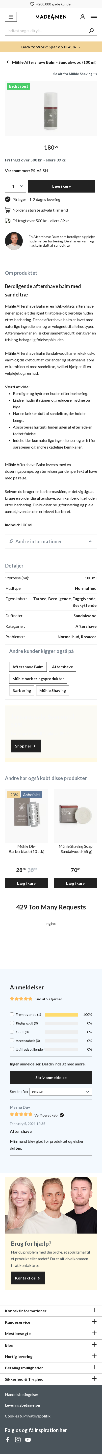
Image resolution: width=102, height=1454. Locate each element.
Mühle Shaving (52, 690)
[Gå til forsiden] (51, 17)
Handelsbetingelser (21, 1394)
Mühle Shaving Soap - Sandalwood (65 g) (76, 849)
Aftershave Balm (28, 666)
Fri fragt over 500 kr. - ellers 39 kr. (35, 159)
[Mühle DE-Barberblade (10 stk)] (26, 810)
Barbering (21, 690)
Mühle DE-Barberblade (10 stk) (26, 849)
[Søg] (91, 31)
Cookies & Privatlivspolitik (28, 1416)
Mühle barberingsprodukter (38, 678)
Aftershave (62, 666)
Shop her (23, 746)
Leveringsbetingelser (23, 1405)
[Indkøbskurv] (94, 17)
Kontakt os (25, 1278)
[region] (51, 108)
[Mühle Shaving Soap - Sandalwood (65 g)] (75, 810)
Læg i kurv (61, 186)
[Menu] (11, 17)
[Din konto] (83, 17)
